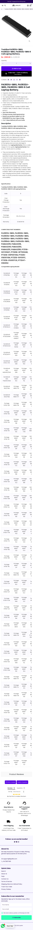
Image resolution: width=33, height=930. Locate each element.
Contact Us (4, 879)
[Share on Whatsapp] (14, 80)
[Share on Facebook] (8, 80)
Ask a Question (23, 782)
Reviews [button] (10, 788)
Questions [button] (20, 788)
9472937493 (6, 861)
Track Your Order (6, 887)
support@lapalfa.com (9, 859)
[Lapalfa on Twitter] (14, 842)
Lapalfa (21, 925)
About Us (4, 874)
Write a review (11, 782)
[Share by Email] (17, 80)
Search (3, 871)
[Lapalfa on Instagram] (18, 842)
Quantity (4, 60)
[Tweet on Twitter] (11, 80)
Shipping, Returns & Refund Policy (11, 884)
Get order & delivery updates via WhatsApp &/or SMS (16, 913)
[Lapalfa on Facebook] (16, 842)
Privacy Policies (6, 889)
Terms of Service (6, 881)
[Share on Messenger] (20, 80)
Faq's (2, 876)
